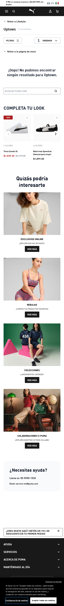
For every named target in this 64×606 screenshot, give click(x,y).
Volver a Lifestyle (16, 21)
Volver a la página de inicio (21, 51)
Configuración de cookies (17, 600)
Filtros (10, 40)
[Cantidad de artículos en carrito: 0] (57, 11)
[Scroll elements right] (56, 134)
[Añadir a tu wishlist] (27, 117)
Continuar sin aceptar (54, 582)
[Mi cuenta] (50, 11)
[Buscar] (14, 11)
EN (52, 3)
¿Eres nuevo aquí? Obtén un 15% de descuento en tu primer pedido (28, 532)
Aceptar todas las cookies (43, 600)
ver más (32, 249)
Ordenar (47, 40)
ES (48, 3)
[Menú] (7, 11)
